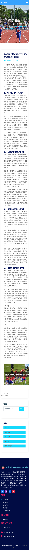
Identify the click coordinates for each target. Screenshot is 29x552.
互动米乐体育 (8, 446)
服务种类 (7, 441)
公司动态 (7, 437)
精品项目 (7, 432)
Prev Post (5, 393)
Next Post (4, 395)
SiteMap (5, 519)
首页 (3, 26)
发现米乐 (7, 427)
